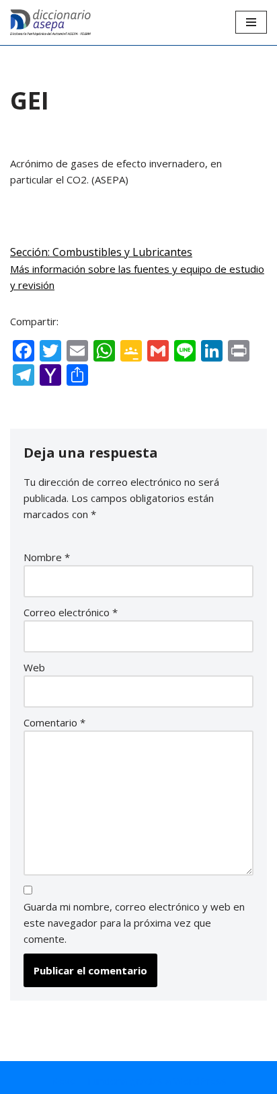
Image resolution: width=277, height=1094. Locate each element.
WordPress (200, 1080)
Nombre (47, 557)
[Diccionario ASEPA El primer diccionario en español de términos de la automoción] (50, 22)
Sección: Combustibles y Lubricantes (101, 252)
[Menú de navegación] (251, 22)
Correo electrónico (71, 612)
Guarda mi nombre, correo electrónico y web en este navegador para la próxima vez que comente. (134, 922)
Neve (63, 1080)
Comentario (54, 722)
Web (34, 667)
